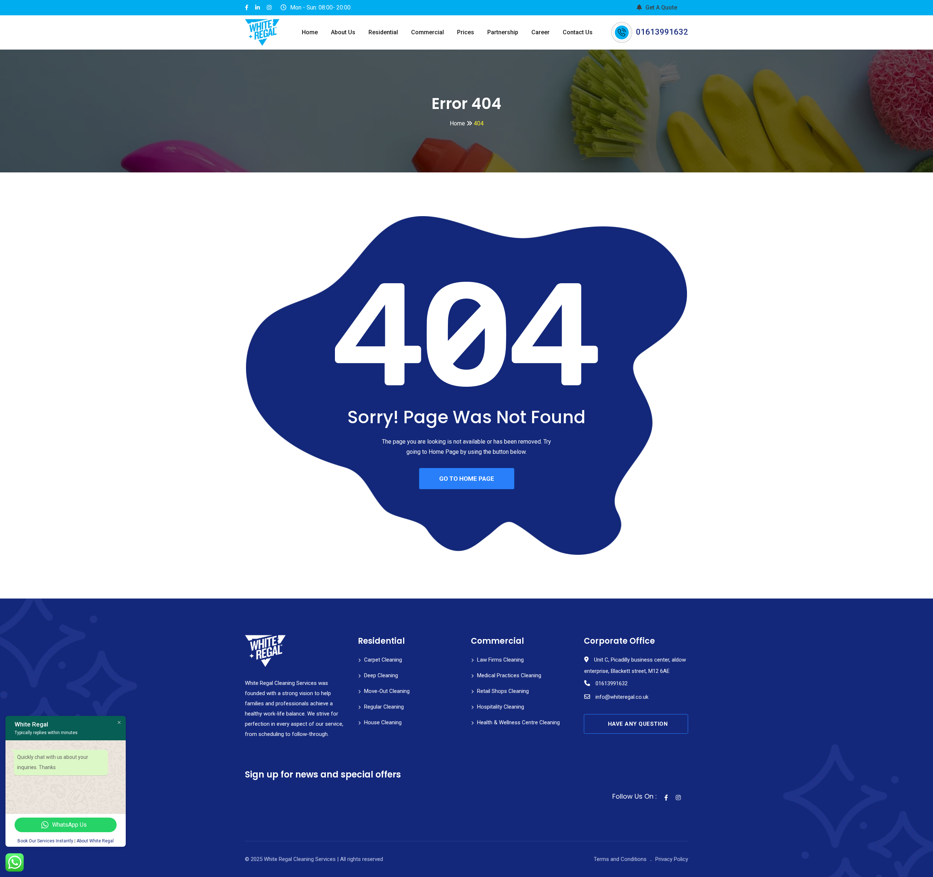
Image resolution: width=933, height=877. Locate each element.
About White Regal (95, 840)
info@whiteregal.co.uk (622, 697)
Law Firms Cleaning (500, 659)
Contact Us (578, 32)
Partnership (502, 32)
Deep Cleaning (381, 675)
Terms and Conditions (620, 859)
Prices (465, 32)
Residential (383, 32)
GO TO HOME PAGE (466, 478)
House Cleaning (383, 722)
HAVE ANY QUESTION (638, 724)
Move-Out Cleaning (387, 691)
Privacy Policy (671, 859)
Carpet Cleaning (383, 659)
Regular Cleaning (384, 706)
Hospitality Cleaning (500, 706)
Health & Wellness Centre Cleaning (518, 722)
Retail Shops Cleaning (503, 691)
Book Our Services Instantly (45, 840)
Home (310, 32)
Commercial (427, 32)
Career (540, 32)
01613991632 (662, 31)
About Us (343, 32)
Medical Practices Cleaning (509, 675)
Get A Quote (661, 7)
